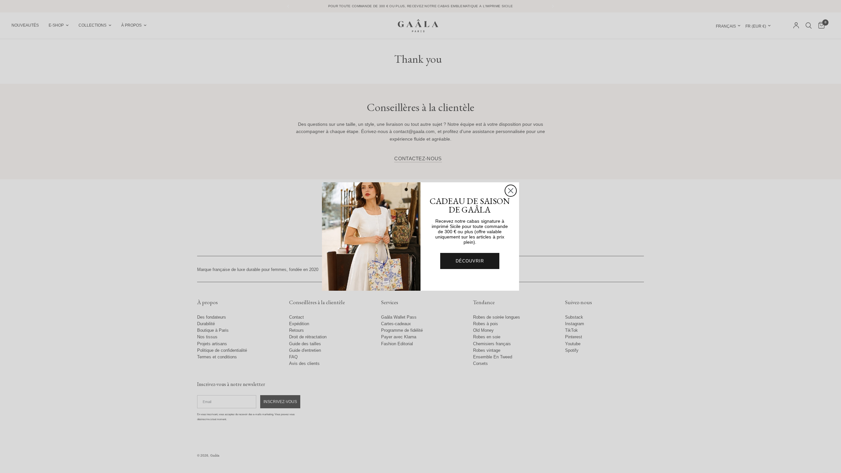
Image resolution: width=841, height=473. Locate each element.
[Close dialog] (510, 190)
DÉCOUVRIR (470, 261)
